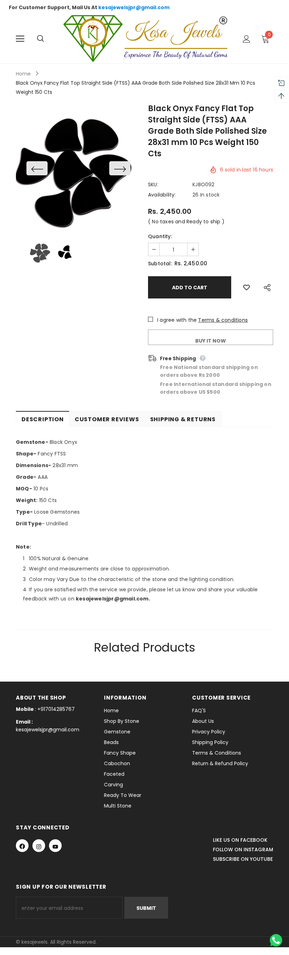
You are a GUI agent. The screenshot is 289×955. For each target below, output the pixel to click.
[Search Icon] (47, 38)
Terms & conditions (223, 320)
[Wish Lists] (246, 287)
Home (23, 73)
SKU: (153, 184)
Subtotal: (160, 263)
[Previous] (37, 168)
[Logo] (145, 38)
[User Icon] (246, 39)
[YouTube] (55, 845)
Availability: (162, 194)
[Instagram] (38, 845)
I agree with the (177, 320)
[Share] (265, 287)
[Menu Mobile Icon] (20, 39)
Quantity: (160, 236)
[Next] (119, 168)
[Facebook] (22, 845)
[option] (78, 168)
